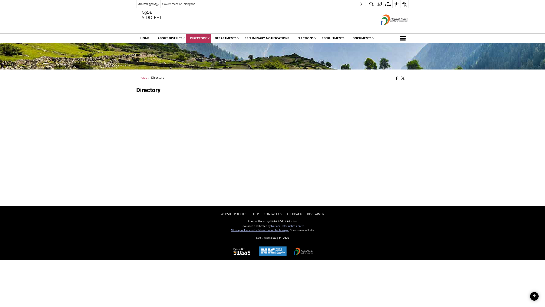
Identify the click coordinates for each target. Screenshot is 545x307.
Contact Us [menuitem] (273, 214)
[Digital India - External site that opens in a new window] (389, 29)
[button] (404, 38)
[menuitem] (363, 4)
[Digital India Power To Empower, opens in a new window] (304, 251)
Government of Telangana (178, 4)
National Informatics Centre (287, 225)
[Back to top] (534, 296)
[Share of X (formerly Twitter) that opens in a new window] (403, 78)
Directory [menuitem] (198, 38)
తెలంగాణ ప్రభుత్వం (148, 4)
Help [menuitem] (255, 214)
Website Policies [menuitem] (234, 214)
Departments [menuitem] (226, 38)
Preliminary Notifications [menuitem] (267, 38)
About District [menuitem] (170, 38)
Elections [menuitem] (305, 38)
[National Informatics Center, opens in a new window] (273, 251)
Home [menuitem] (144, 38)
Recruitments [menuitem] (333, 38)
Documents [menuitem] (362, 38)
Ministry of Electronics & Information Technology (259, 230)
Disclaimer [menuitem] (315, 214)
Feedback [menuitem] (294, 214)
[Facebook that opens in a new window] (396, 78)
